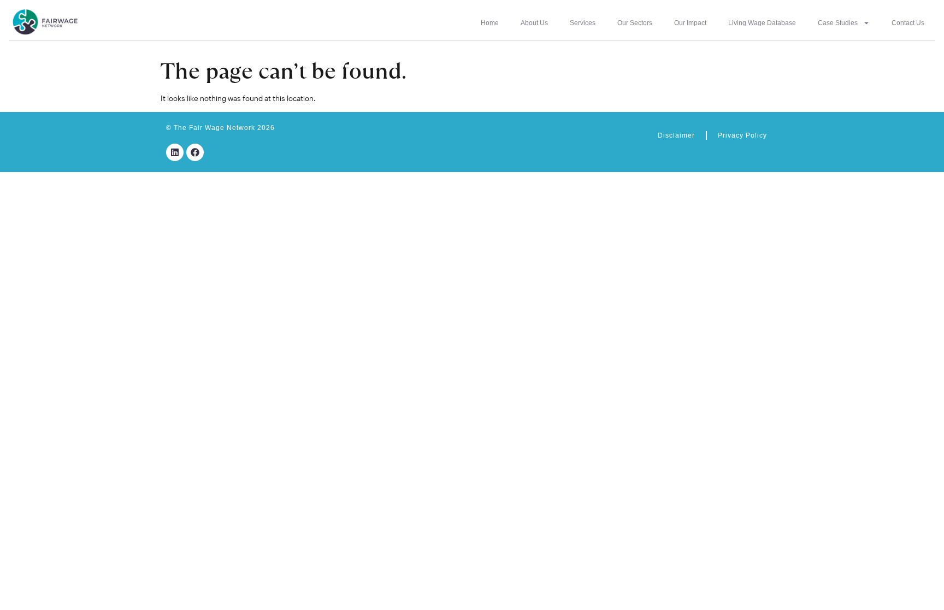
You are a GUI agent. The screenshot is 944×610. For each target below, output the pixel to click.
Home (490, 23)
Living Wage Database (762, 23)
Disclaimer (676, 135)
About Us (534, 23)
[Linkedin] (175, 152)
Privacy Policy (742, 135)
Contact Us (908, 23)
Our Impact (690, 23)
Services (582, 23)
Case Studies (838, 23)
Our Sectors (634, 23)
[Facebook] (195, 152)
